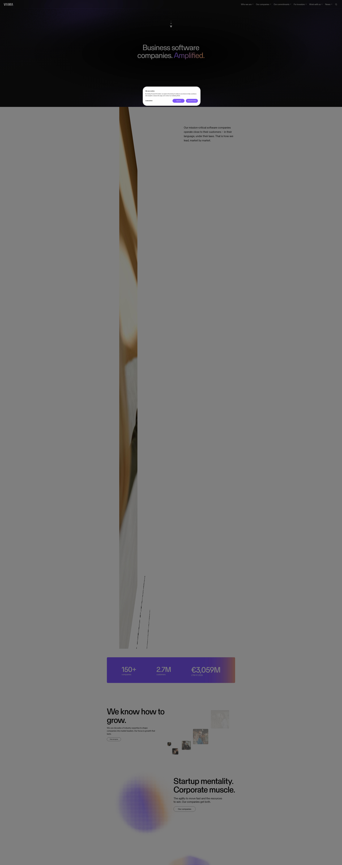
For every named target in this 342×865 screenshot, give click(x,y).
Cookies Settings (148, 100)
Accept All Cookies (192, 100)
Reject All (178, 100)
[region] (172, 96)
